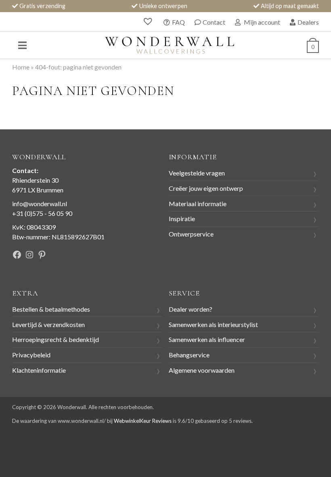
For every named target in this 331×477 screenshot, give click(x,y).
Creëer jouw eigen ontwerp (206, 188)
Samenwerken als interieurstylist (213, 324)
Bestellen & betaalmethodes (51, 309)
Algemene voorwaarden (202, 370)
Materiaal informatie (197, 203)
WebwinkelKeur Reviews (143, 421)
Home (20, 67)
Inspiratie (182, 218)
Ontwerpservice (191, 234)
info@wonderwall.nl (39, 203)
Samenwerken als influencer (207, 339)
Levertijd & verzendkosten (48, 324)
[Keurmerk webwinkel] (112, 256)
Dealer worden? (190, 309)
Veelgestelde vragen (197, 173)
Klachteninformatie (39, 370)
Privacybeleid (31, 355)
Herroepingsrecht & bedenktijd (55, 339)
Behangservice (189, 355)
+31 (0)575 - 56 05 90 (42, 213)
